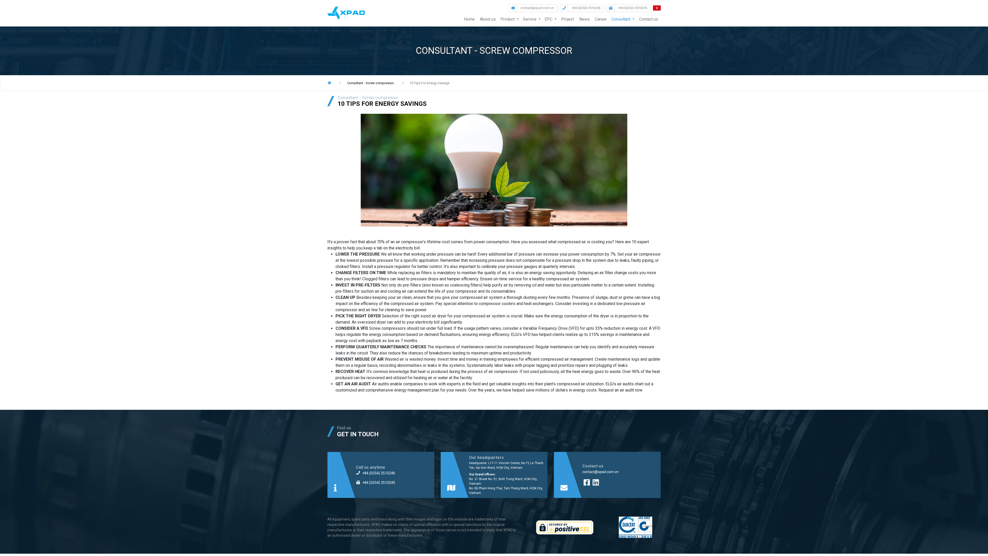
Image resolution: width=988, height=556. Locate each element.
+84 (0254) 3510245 (632, 8)
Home (469, 19)
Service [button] (529, 19)
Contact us (648, 19)
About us (488, 19)
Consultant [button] (620, 19)
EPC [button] (548, 19)
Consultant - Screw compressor (370, 83)
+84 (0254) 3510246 (586, 8)
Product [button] (507, 19)
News (584, 19)
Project (567, 19)
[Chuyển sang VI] (657, 9)
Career (601, 19)
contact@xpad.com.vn (537, 8)
